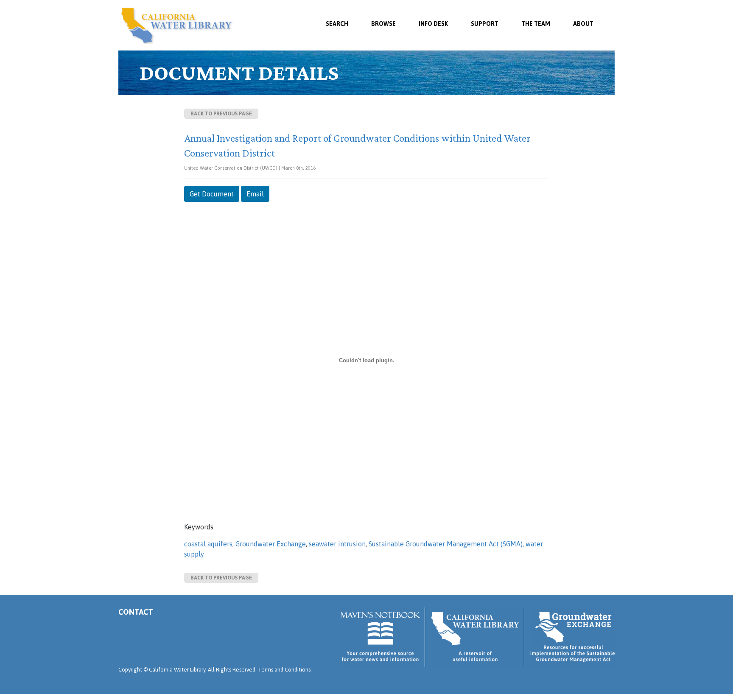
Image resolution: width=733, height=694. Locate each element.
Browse (383, 23)
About (583, 23)
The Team (535, 23)
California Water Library (176, 25)
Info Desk (433, 23)
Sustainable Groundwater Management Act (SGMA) (446, 544)
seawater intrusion (337, 544)
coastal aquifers (208, 544)
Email (255, 194)
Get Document (212, 194)
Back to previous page (221, 114)
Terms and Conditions (284, 669)
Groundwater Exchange (270, 544)
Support (484, 23)
